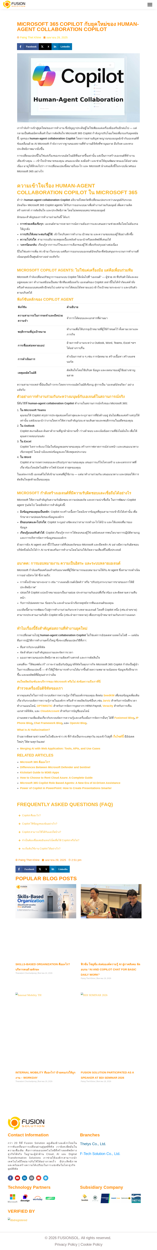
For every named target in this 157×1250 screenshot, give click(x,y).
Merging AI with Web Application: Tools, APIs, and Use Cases (60, 748)
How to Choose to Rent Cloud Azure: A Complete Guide (56, 777)
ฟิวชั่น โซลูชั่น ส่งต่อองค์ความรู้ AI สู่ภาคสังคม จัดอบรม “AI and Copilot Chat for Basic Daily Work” (110, 969)
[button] (150, 4)
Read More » (20, 979)
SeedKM (108, 695)
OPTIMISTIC (45, 705)
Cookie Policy (91, 1244)
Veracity (108, 705)
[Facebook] (10, 1178)
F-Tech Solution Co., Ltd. (100, 1154)
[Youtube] (17, 1178)
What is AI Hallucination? (33, 729)
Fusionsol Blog (124, 717)
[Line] (31, 1178)
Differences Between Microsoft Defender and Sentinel (55, 767)
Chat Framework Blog (48, 723)
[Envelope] (38, 1178)
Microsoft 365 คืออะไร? (35, 762)
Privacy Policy (66, 1244)
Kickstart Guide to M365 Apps (39, 772)
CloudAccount (49, 711)
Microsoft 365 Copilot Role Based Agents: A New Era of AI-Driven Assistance (70, 782)
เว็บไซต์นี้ (118, 736)
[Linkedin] (24, 1178)
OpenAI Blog (78, 723)
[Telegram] (45, 1178)
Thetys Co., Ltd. (93, 1144)
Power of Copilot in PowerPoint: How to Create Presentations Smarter (66, 788)
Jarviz (106, 700)
